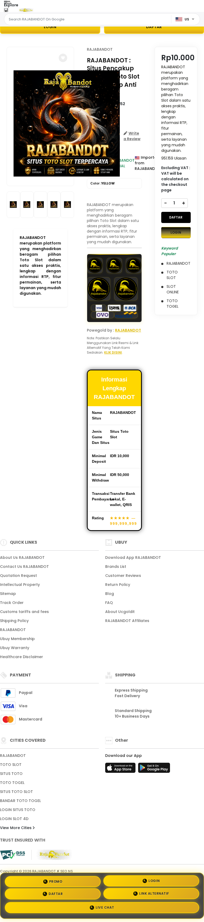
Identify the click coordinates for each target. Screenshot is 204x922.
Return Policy (117, 584)
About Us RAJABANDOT (22, 557)
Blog (109, 593)
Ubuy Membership (17, 638)
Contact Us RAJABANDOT (24, 566)
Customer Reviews (123, 575)
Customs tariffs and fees (24, 611)
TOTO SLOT (11, 764)
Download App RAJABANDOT (133, 557)
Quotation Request (18, 575)
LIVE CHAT (105, 908)
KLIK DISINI (113, 352)
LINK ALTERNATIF (154, 895)
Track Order (12, 602)
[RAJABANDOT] (26, 10)
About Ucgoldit (120, 611)
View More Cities (16, 827)
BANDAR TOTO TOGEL (20, 800)
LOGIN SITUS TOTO (17, 809)
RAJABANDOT (100, 49)
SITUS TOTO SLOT (16, 791)
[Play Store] (154, 769)
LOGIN (50, 26)
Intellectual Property (20, 584)
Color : (102, 183)
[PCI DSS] (12, 855)
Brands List (115, 566)
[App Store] (121, 769)
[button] (63, 58)
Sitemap (8, 593)
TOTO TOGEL (12, 782)
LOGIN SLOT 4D (14, 818)
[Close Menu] (6, 11)
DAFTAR (175, 217)
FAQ (109, 602)
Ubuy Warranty (14, 647)
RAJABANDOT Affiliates (127, 620)
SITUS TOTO (11, 773)
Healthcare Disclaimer (21, 656)
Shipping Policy (14, 620)
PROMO (55, 880)
